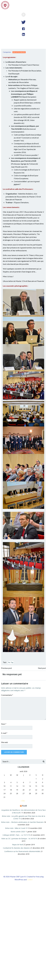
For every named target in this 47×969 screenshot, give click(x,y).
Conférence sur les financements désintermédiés (22, 851)
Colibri (30, 879)
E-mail (4, 733)
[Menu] (23, 15)
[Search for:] (21, 761)
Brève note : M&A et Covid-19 (16, 828)
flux (24, 806)
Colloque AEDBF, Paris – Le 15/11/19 (16, 835)
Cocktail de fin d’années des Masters (16, 848)
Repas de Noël (17, 844)
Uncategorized (19, 52)
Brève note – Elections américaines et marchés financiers (22, 822)
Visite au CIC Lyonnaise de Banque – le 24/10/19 (19, 838)
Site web (4, 742)
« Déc (23, 801)
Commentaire (7, 695)
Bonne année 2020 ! (18, 831)
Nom (3, 724)
